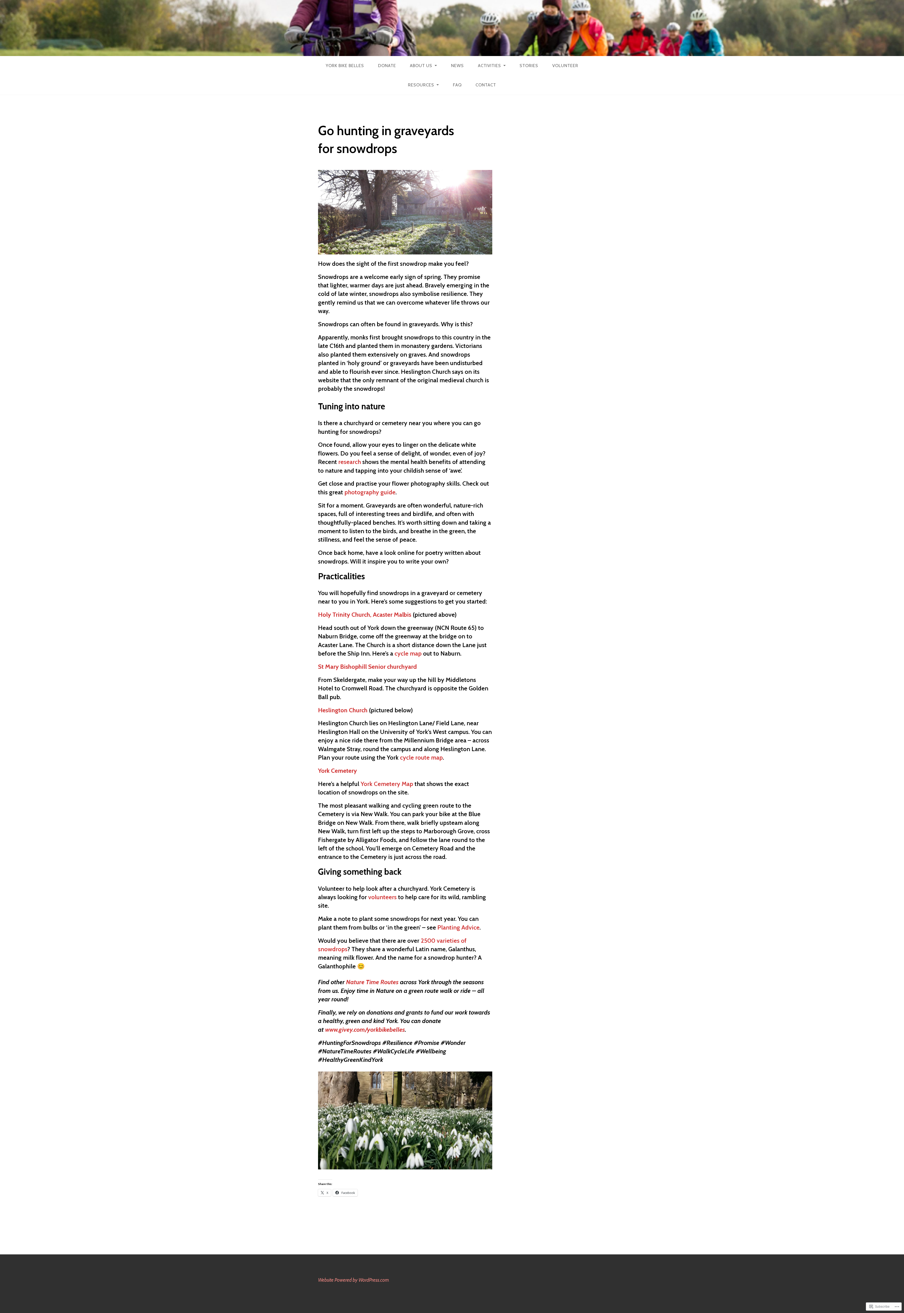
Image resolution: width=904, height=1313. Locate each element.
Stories (529, 65)
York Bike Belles (345, 65)
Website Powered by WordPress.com (353, 1280)
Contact (486, 85)
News (457, 65)
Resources (421, 85)
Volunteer (565, 65)
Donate (387, 65)
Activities (489, 65)
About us (421, 65)
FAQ (457, 85)
